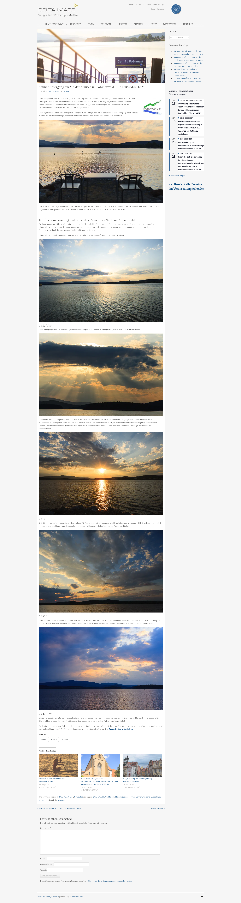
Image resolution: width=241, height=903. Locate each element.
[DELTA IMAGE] (58, 16)
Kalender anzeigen (177, 175)
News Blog (78, 797)
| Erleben (105, 24)
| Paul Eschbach (54, 24)
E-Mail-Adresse (46, 864)
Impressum (140, 4)
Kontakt (131, 4)
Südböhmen (156, 797)
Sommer (131, 797)
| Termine (187, 24)
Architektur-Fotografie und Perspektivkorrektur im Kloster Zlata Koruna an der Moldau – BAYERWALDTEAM (99, 781)
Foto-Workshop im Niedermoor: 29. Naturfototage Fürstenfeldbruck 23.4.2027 (191, 145)
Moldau (111, 797)
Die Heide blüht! (157, 808)
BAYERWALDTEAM (66, 797)
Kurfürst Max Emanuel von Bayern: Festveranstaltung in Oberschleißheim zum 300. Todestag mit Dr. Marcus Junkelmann (190, 127)
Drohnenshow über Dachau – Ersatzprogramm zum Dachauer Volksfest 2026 (186, 72)
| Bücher (138, 24)
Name (43, 858)
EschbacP (67, 91)
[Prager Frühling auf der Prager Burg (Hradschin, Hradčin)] (142, 765)
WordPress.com (77, 896)
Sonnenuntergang (143, 797)
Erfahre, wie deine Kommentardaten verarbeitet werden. (110, 881)
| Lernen (122, 24)
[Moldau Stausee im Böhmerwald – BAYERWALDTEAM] (58, 765)
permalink (62, 800)
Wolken (42, 800)
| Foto (90, 24)
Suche (153, 9)
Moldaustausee (121, 797)
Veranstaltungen (158, 4)
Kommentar (45, 828)
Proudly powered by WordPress (48, 896)
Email (202, 898)
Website (43, 870)
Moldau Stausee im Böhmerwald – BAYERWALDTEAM (59, 808)
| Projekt (75, 24)
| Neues (148, 4)
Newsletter (160, 9)
